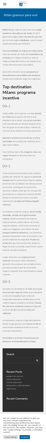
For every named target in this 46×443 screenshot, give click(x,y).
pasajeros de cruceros (14, 376)
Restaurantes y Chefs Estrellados (18, 385)
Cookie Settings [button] (11, 437)
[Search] (36, 360)
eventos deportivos (13, 379)
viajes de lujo (11, 389)
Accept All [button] (24, 437)
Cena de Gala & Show (14, 382)
